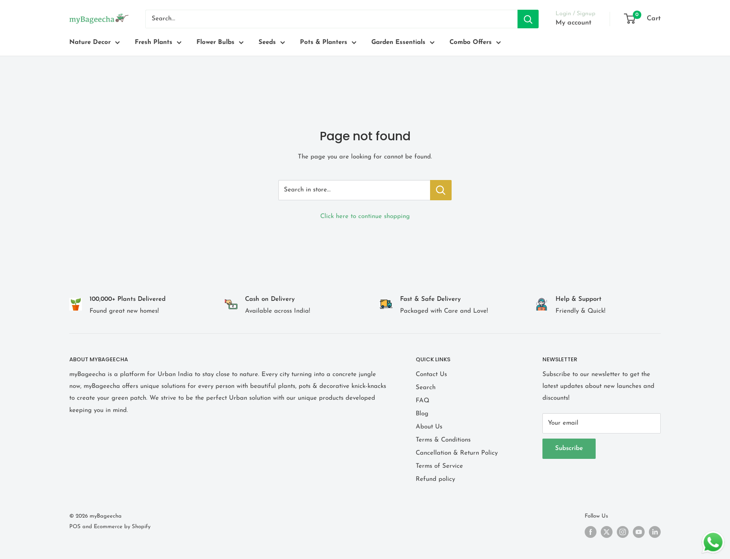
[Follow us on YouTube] (639, 532)
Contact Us (431, 374)
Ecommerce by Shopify (122, 526)
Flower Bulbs (215, 42)
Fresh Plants (153, 42)
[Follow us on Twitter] (607, 532)
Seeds (267, 42)
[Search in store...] (441, 190)
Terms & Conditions (443, 440)
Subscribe (569, 448)
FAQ (422, 401)
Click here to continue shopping (365, 216)
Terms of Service (439, 466)
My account (573, 22)
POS (75, 526)
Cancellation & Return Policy (457, 453)
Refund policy (435, 479)
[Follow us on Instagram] (623, 532)
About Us (429, 427)
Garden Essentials (398, 42)
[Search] (528, 19)
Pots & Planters (323, 42)
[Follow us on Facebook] (591, 532)
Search (426, 387)
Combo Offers (470, 42)
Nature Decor (90, 42)
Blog (422, 414)
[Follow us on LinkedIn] (655, 532)
